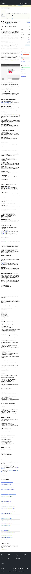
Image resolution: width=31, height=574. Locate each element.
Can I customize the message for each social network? (8, 494)
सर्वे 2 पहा (29, 39)
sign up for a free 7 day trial (14, 60)
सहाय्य (16, 555)
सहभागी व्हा (24, 554)
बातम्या (1, 555)
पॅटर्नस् (9, 558)
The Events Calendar (4, 231)
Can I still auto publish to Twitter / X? (6, 484)
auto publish (28, 42)
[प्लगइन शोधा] (9, 8)
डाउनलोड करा (28, 22)
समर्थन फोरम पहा (23, 69)
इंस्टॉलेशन (10, 26)
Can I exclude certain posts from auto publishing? (8, 506)
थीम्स (8, 555)
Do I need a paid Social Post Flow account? (7, 482)
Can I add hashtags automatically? (5, 525)
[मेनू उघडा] (30, 1)
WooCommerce (3, 238)
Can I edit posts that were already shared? (7, 537)
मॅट (1, 562)
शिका (16, 554)
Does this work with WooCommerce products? (7, 491)
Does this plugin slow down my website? (6, 535)
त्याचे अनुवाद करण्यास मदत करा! (20, 5)
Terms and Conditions (12, 470)
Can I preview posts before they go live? (6, 518)
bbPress (2, 563)
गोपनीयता (2, 558)
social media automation (27, 44)
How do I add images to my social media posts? (7, 489)
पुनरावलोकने (6, 26)
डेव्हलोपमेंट (14, 26)
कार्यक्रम (24, 555)
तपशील (2, 26)
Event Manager (3, 233)
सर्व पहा (29, 61)
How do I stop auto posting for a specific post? (7, 520)
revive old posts (7, 187)
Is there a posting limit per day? (5, 530)
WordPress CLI (4, 263)
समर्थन (29, 26)
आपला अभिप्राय (23, 61)
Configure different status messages (6, 102)
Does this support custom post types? (6, 501)
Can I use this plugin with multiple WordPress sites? (8, 532)
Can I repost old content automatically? (6, 513)
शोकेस (9, 554)
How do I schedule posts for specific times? (7, 496)
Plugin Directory (3, 3)
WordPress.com (3, 560)
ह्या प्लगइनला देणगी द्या (23, 76)
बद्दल (1, 554)
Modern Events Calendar (4, 234)
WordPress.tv (18, 558)
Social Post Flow (7, 23)
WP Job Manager (3, 241)
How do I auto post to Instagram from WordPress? (8, 508)
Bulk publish (2, 193)
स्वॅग (23, 558)
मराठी (3, 568)
